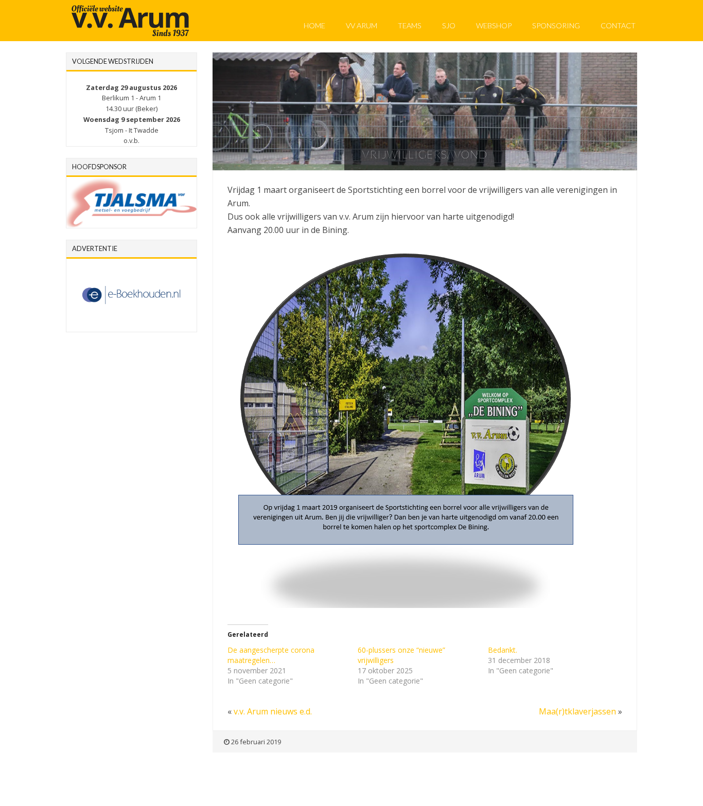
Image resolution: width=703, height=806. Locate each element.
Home (314, 25)
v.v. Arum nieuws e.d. (273, 711)
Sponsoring (556, 25)
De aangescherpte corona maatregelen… (270, 655)
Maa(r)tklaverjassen (577, 711)
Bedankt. (502, 650)
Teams (409, 25)
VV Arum (361, 25)
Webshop (494, 25)
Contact (618, 25)
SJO (448, 25)
